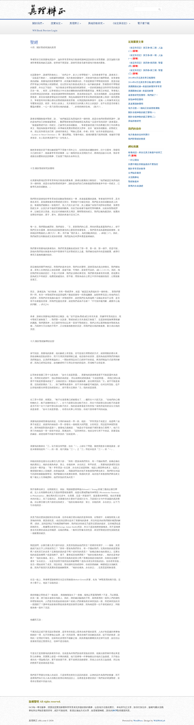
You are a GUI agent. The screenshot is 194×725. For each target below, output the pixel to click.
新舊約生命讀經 (135, 185)
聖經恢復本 (133, 181)
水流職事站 (133, 177)
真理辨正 (75, 23)
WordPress (138, 720)
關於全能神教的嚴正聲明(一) (141, 112)
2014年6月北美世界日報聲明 (141, 77)
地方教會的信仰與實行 (139, 134)
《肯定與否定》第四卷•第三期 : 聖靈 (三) (145, 72)
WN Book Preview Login (44, 30)
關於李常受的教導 (136, 168)
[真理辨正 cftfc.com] (46, 15)
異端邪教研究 (96, 23)
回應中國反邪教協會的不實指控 (143, 164)
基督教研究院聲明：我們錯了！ (143, 95)
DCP (114, 710)
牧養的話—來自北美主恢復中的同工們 (145, 154)
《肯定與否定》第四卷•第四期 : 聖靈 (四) (145, 64)
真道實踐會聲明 (135, 103)
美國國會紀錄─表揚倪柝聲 (140, 90)
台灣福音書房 (134, 172)
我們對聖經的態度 (136, 138)
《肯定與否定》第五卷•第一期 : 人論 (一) (145, 57)
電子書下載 (143, 23)
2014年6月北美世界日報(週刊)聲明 (144, 82)
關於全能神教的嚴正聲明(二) (141, 116)
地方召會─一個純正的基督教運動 (144, 108)
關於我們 (38, 23)
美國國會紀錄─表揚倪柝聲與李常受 (145, 86)
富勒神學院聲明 (135, 99)
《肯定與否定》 (121, 23)
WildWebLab (159, 720)
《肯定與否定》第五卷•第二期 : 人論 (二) (145, 49)
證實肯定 (56, 23)
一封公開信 (133, 159)
